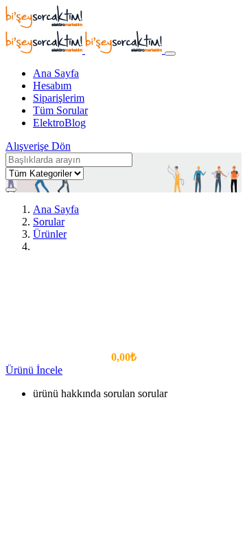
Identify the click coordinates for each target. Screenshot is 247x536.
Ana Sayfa (56, 73)
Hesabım (52, 85)
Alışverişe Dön (38, 146)
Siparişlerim (58, 98)
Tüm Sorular (60, 110)
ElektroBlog (59, 123)
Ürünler (50, 234)
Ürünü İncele (33, 370)
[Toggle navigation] (170, 54)
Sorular (48, 221)
